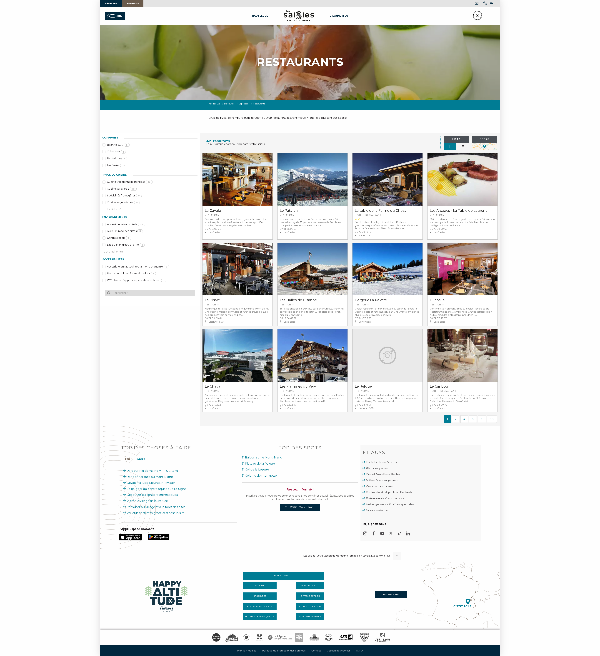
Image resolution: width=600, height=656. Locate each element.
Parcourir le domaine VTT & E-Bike (152, 471)
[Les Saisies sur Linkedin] (408, 534)
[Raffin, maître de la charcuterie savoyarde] (329, 637)
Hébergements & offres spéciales (390, 504)
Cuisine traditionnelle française (128, 181)
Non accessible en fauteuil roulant (130, 273)
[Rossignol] (364, 637)
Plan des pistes (377, 468)
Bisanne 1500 (117, 144)
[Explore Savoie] (216, 637)
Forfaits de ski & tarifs (381, 462)
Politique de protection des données (283, 650)
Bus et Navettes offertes (383, 474)
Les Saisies (116, 165)
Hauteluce (116, 158)
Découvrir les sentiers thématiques (152, 495)
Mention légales (246, 650)
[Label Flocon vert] (299, 637)
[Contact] (474, 3)
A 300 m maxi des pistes (124, 231)
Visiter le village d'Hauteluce (147, 501)
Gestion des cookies (338, 650)
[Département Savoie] (259, 637)
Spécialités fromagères (123, 195)
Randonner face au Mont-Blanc (150, 477)
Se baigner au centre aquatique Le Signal (157, 489)
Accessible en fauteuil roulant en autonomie (137, 266)
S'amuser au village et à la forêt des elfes (156, 507)
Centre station (118, 237)
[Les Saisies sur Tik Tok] (399, 534)
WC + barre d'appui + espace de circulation (135, 280)
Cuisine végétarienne (122, 202)
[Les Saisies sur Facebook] (373, 534)
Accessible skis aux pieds (125, 224)
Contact (316, 650)
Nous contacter (377, 510)
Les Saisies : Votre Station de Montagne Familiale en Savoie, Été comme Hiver (347, 556)
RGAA (359, 650)
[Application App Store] (130, 536)
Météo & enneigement (382, 480)
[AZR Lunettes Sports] (346, 637)
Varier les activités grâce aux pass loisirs (155, 513)
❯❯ (492, 418)
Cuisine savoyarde (121, 188)
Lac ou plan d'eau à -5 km (125, 244)
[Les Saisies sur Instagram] (365, 534)
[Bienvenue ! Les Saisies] (166, 595)
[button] (57, 30)
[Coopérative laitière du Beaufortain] (314, 637)
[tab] (141, 459)
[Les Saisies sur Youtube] (382, 534)
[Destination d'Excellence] (246, 637)
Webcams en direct (380, 486)
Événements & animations (385, 498)
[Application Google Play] (158, 536)
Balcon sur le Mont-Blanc (263, 457)
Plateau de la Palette (260, 463)
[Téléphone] (482, 3)
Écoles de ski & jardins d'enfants (389, 492)
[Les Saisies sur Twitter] (391, 534)
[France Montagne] (232, 637)
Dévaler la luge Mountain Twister (151, 483)
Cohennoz (115, 151)
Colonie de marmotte (261, 475)
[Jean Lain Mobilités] (382, 637)
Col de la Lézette (257, 469)
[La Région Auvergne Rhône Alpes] (280, 637)
